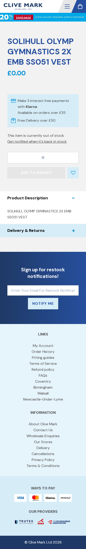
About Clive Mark (43, 424)
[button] (67, 6)
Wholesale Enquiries (43, 436)
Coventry (43, 381)
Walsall (43, 393)
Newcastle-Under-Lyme (43, 399)
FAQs (43, 375)
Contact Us (43, 430)
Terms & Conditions (43, 465)
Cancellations (43, 453)
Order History (43, 351)
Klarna (31, 106)
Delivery (43, 447)
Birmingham (43, 387)
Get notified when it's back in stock (37, 141)
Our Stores (43, 441)
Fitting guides (43, 357)
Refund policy (43, 369)
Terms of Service (43, 363)
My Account (43, 345)
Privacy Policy (43, 459)
